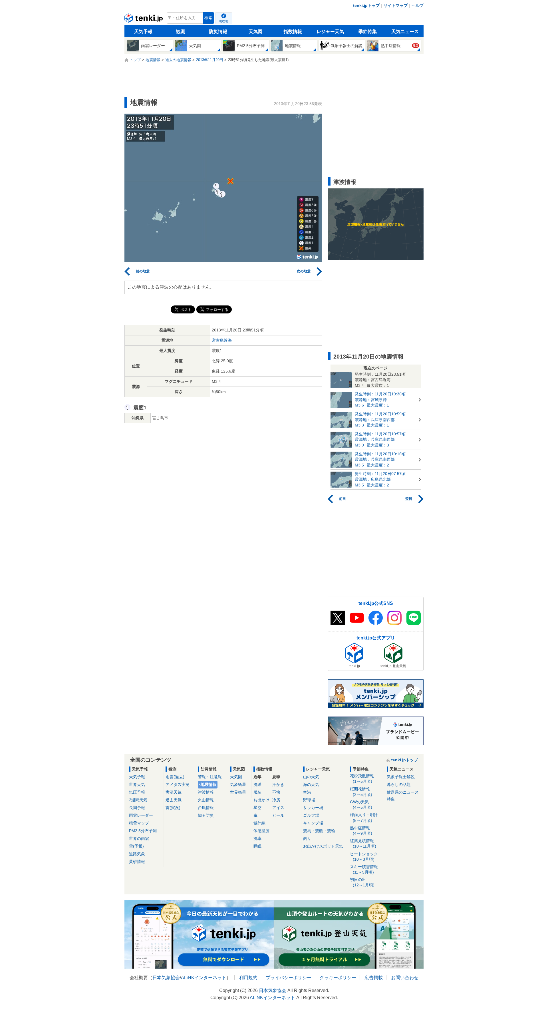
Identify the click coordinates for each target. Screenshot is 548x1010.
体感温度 (261, 830)
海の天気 (311, 784)
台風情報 (206, 807)
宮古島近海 (222, 340)
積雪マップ (139, 823)
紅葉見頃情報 (363, 843)
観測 (180, 31)
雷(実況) (173, 807)
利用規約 (248, 977)
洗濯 (257, 784)
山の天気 (311, 776)
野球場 (309, 800)
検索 (208, 18)
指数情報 (293, 31)
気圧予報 (137, 792)
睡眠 (257, 846)
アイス (278, 807)
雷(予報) (136, 846)
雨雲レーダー (141, 815)
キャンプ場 (313, 823)
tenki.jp (144, 19)
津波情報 (206, 792)
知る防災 (206, 815)
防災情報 (218, 31)
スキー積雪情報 (364, 869)
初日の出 (362, 882)
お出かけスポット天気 (323, 846)
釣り (307, 838)
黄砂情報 (137, 861)
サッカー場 (313, 807)
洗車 (257, 838)
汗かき (278, 784)
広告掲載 (373, 977)
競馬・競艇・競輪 (319, 830)
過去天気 (174, 800)
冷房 (276, 800)
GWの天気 (361, 805)
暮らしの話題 (399, 784)
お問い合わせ (404, 977)
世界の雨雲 (139, 838)
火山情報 (206, 800)
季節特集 (367, 31)
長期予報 (137, 807)
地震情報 (209, 784)
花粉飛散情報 (362, 779)
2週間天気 (138, 800)
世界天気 (137, 784)
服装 (257, 792)
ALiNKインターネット (203, 977)
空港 (307, 792)
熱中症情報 (361, 831)
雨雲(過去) (175, 776)
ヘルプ (418, 5)
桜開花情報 (361, 792)
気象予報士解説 (401, 776)
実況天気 (174, 792)
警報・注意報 (210, 776)
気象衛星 (238, 784)
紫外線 (259, 823)
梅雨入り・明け (364, 817)
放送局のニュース (403, 792)
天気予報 (143, 31)
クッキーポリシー (338, 977)
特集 (391, 799)
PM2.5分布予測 (143, 830)
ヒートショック (364, 857)
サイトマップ (396, 5)
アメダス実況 (178, 784)
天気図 (255, 31)
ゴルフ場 (311, 815)
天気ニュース (405, 31)
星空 (257, 807)
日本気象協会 (166, 977)
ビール (278, 815)
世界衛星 (238, 792)
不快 (276, 792)
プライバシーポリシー (288, 977)
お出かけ (261, 800)
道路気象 (137, 854)
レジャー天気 (330, 31)
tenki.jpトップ (366, 5)
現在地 (223, 21)
